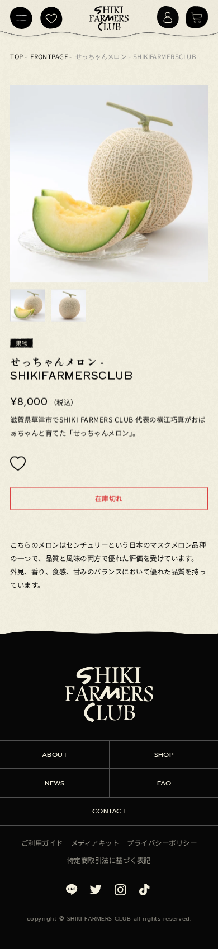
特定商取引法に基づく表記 (109, 860)
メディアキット (95, 843)
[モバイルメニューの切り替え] (21, 18)
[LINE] (73, 888)
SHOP (164, 754)
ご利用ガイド (42, 843)
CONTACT (109, 811)
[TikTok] (144, 888)
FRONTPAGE (49, 56)
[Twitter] (95, 888)
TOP (16, 56)
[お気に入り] (51, 18)
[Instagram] (120, 888)
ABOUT (55, 754)
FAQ (164, 783)
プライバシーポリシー (162, 843)
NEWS (55, 783)
